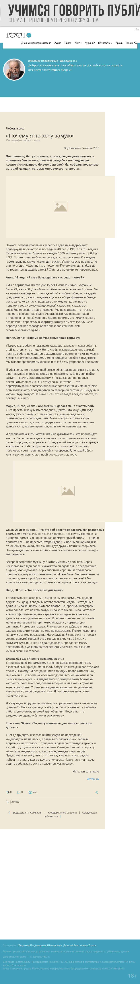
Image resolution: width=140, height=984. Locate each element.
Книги (78, 43)
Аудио (58, 43)
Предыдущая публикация (27, 813)
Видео (68, 43)
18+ (136, 29)
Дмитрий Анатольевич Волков (79, 946)
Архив (119, 43)
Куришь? (90, 43)
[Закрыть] (135, 4)
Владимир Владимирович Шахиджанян (40, 946)
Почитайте (104, 43)
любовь (15, 802)
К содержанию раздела (62, 813)
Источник (93, 779)
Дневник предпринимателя (36, 43)
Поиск (129, 43)
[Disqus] (70, 883)
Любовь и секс (15, 128)
